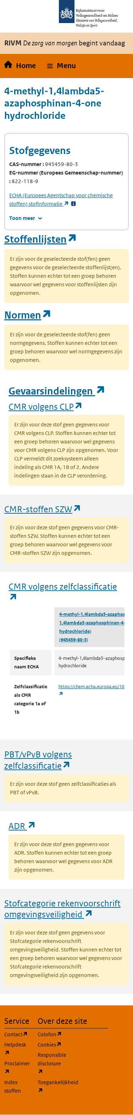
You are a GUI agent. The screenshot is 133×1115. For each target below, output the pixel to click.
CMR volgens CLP (46, 406)
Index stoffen (12, 1086)
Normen (28, 315)
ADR (22, 826)
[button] (61, 66)
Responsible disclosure (50, 1063)
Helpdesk (16, 1048)
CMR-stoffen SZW (43, 509)
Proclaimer (16, 1067)
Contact (16, 1034)
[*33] (73, 203)
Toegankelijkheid (50, 1086)
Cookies (50, 1044)
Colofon (50, 1034)
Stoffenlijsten (40, 239)
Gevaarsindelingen (57, 391)
